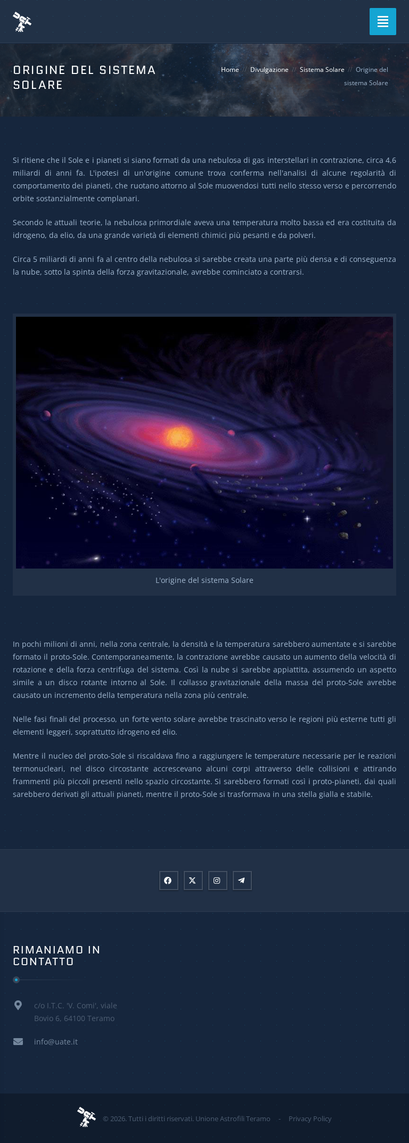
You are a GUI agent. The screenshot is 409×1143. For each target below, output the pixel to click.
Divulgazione (269, 69)
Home (230, 69)
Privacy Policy (310, 1118)
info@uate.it (56, 1042)
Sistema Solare (322, 69)
